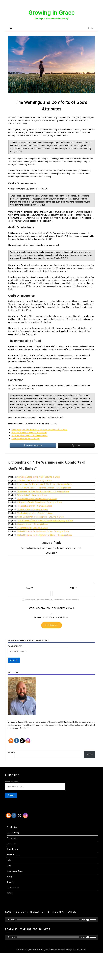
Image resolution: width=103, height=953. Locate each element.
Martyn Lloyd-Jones (15, 871)
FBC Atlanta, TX (67, 722)
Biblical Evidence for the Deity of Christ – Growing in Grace (43, 531)
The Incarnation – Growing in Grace (32, 528)
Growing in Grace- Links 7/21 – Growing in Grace (38, 477)
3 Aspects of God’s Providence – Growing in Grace (39, 502)
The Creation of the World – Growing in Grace (37, 498)
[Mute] (87, 920)
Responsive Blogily (65, 949)
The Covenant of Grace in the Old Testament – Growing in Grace (45, 520)
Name (29, 588)
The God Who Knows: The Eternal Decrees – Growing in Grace (44, 488)
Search (11, 752)
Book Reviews (12, 827)
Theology (10, 882)
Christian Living (13, 833)
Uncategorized (13, 887)
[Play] (8, 920)
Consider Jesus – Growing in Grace (32, 524)
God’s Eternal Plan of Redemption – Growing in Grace (40, 517)
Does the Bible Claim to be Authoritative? (29, 435)
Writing (9, 893)
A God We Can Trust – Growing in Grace (34, 480)
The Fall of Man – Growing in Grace (32, 509)
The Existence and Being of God (25, 438)
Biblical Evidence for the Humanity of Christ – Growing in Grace (44, 535)
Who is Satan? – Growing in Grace (32, 495)
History (9, 860)
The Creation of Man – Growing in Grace (34, 506)
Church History (12, 838)
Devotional (11, 844)
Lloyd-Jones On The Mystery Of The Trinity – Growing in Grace (44, 484)
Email (73, 588)
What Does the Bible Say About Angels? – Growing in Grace (43, 491)
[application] (51, 919)
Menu (90, 28)
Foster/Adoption (13, 855)
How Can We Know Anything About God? (29, 432)
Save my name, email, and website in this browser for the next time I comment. (52, 600)
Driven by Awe (12, 849)
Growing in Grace (51, 12)
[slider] (93, 919)
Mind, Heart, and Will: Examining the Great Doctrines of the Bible (39, 429)
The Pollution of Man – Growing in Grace (35, 513)
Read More (24, 728)
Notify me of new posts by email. (51, 617)
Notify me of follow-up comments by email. (52, 608)
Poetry (9, 876)
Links (9, 865)
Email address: (15, 646)
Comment (51, 553)
